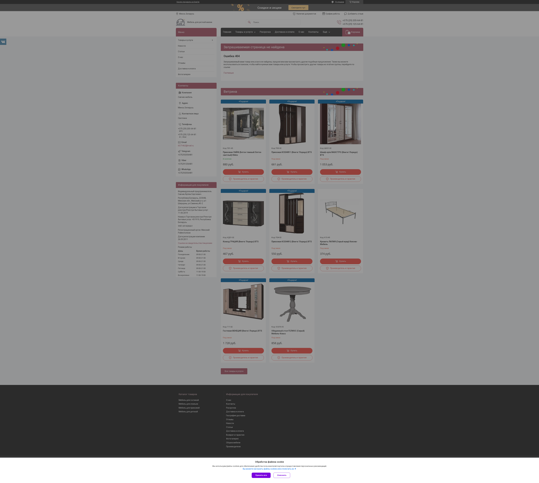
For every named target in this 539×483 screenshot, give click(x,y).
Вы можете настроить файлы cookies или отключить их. (268, 469)
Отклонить (281, 475)
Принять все (261, 475)
